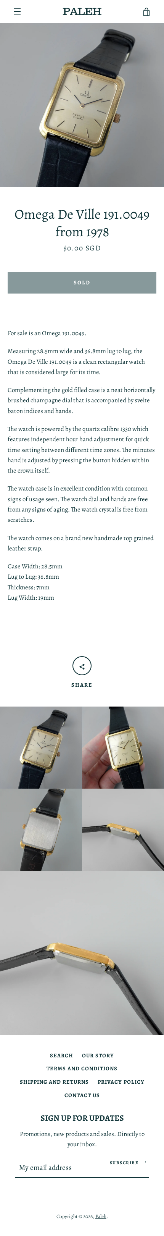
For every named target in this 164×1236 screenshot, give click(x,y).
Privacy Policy (121, 1082)
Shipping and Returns (54, 1082)
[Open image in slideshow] (82, 105)
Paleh (100, 1216)
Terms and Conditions (82, 1068)
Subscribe (124, 1163)
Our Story (98, 1055)
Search (61, 1055)
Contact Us (82, 1095)
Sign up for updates (82, 1117)
